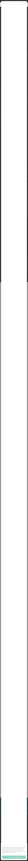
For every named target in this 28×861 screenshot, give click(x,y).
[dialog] (14, 430)
